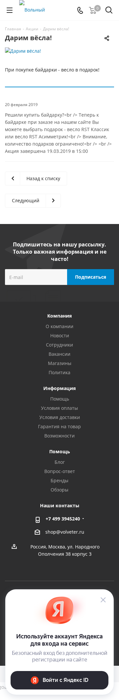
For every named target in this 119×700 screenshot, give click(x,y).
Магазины (59, 363)
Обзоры (59, 490)
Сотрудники (59, 345)
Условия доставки (59, 417)
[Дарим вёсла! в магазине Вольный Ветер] (59, 51)
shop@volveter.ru (64, 532)
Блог (60, 462)
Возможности (59, 436)
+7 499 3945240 (63, 519)
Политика (59, 372)
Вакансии (59, 354)
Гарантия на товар (59, 426)
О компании (59, 326)
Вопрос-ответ (59, 471)
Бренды (59, 480)
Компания (59, 316)
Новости (59, 335)
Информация (59, 388)
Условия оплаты (59, 408)
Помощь (59, 399)
